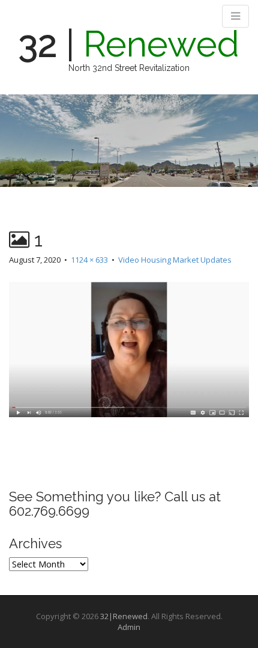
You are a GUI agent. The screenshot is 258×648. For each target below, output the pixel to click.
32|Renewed (124, 616)
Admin (129, 627)
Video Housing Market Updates (175, 259)
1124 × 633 (89, 259)
